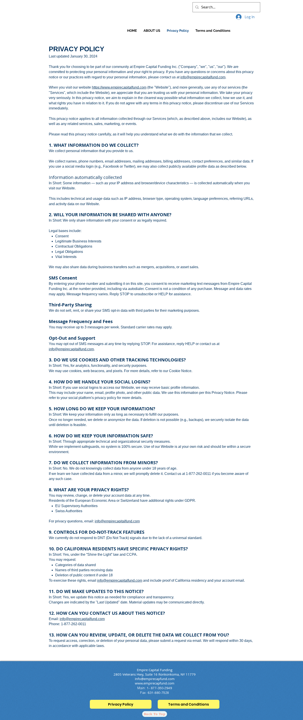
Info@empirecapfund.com (155, 678)
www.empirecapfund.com (154, 683)
